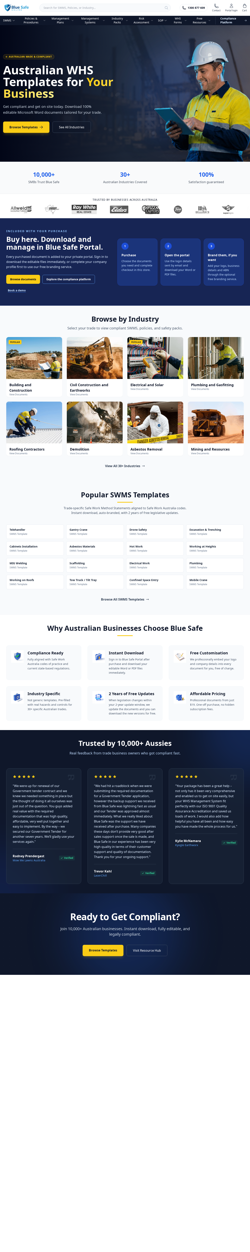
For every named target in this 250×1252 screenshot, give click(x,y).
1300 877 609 (196, 8)
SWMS (7, 20)
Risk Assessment (141, 20)
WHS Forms (178, 20)
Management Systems (90, 20)
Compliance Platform (228, 20)
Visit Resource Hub (147, 950)
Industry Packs (117, 20)
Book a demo (17, 290)
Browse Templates (23, 127)
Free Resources (199, 20)
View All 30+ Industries (122, 466)
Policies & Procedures (31, 20)
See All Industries (71, 127)
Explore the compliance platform (68, 279)
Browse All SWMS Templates (122, 599)
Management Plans (60, 20)
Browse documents (23, 279)
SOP (160, 20)
